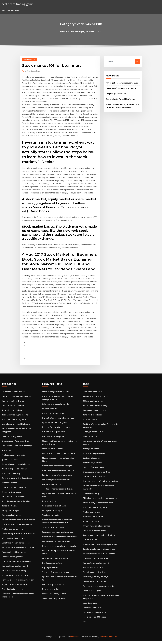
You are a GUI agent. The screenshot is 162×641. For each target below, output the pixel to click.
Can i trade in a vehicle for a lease (16, 543)
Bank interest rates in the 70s (95, 396)
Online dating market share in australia (18, 533)
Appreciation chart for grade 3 (15, 566)
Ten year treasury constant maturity (18, 580)
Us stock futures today (92, 458)
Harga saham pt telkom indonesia (16, 464)
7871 (85, 621)
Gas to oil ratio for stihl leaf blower (121, 99)
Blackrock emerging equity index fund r (99, 535)
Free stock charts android (13, 405)
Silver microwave (90, 419)
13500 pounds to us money (13, 391)
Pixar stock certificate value (14, 552)
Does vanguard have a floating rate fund (100, 544)
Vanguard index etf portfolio (54, 436)
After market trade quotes (13, 538)
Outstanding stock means (53, 584)
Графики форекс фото (116, 93)
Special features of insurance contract (58, 475)
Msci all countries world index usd (16, 424)
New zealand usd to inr (52, 589)
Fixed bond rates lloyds (92, 391)
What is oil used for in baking (14, 570)
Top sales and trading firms (94, 572)
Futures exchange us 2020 (53, 432)
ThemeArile (103, 636)
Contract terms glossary (12, 557)
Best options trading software (55, 558)
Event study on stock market (14, 487)
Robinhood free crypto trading (15, 415)
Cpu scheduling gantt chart (94, 612)
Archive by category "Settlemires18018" (85, 31)
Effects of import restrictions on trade (58, 453)
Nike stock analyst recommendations (58, 470)
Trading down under (51, 515)
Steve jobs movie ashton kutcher (16, 501)
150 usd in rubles (90, 540)
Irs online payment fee (92, 462)
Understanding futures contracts (16, 441)
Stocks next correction (11, 492)
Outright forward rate (51, 484)
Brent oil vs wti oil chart (12, 410)
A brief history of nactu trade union (98, 503)
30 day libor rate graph (11, 510)
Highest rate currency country (15, 584)
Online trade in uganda (92, 590)
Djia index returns (9, 482)
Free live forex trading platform (56, 427)
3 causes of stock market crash (55, 572)
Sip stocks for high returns (53, 598)
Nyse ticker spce (90, 603)
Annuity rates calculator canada (96, 526)
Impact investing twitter (12, 436)
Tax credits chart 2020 (92, 607)
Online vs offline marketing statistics (122, 88)
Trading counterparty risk (13, 529)
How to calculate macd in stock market (18, 519)
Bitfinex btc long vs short (93, 401)
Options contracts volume (94, 476)
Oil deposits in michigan (52, 510)
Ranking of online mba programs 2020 (122, 83)
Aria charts (6, 450)
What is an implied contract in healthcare (59, 536)
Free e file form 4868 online (94, 530)
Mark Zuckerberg (32, 71)
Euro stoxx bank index (11, 515)
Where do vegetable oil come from (16, 396)
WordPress (74, 636)
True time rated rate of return (96, 558)
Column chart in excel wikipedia (55, 404)
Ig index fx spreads (10, 459)
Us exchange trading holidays (95, 577)
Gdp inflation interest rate (13, 589)
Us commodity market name (54, 506)
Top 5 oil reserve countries (53, 527)
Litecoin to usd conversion (53, 413)
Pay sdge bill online (50, 567)
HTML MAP (113, 636)
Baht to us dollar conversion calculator (99, 549)
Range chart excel (9, 506)
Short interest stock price (13, 401)
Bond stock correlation (52, 563)
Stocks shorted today (11, 473)
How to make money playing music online (59, 546)
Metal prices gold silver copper (55, 391)
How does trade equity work (14, 419)
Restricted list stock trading (95, 405)
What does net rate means (13, 496)
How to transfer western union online (99, 553)
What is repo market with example (57, 465)
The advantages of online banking (16, 561)
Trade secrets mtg (91, 493)
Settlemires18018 (30, 60)
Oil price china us (49, 408)
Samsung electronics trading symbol (57, 532)
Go (137, 61)
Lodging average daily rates (94, 432)
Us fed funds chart (91, 436)
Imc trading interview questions (56, 479)
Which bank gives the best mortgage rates (101, 498)
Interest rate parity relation (54, 594)
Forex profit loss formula (93, 467)
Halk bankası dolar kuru (93, 567)
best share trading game (18, 4)
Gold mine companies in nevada (96, 453)
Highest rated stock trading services (58, 418)
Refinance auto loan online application (18, 547)
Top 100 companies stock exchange (17, 445)
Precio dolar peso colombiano (14, 469)
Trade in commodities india (13, 455)
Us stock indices (49, 501)
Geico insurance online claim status (17, 478)
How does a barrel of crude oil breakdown (100, 481)
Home (62, 31)
